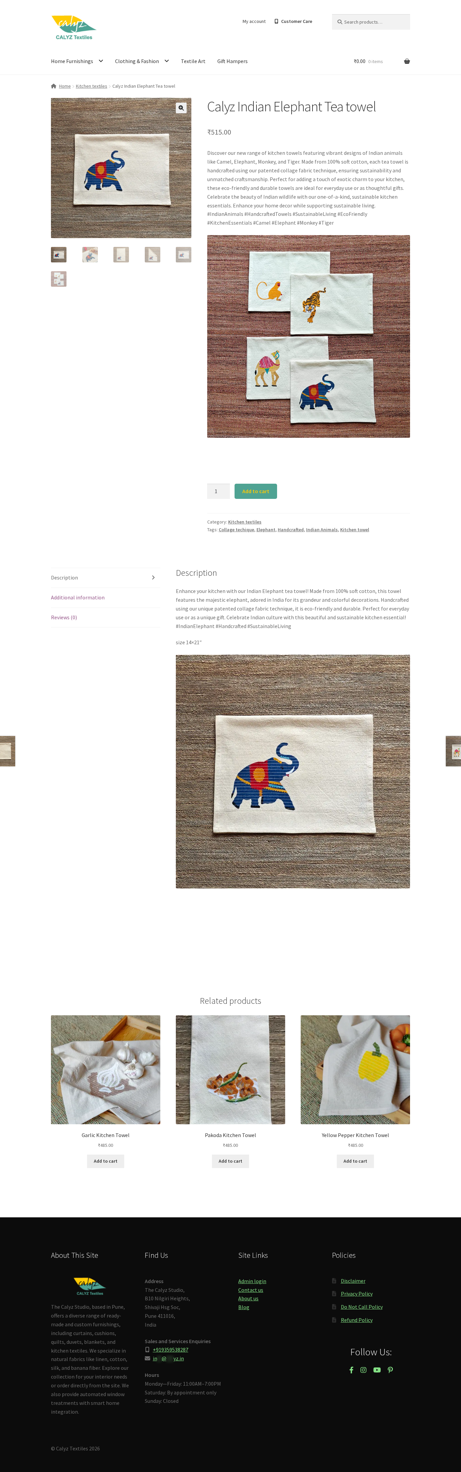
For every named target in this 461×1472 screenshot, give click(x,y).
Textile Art (193, 61)
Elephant (265, 530)
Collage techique (236, 530)
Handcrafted (291, 530)
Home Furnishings (72, 61)
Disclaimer (353, 1280)
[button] (181, 108)
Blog (243, 1307)
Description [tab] (64, 577)
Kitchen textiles (91, 86)
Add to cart (255, 491)
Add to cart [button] (105, 1161)
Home (65, 86)
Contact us (250, 1289)
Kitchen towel (354, 530)
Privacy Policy (357, 1293)
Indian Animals (322, 530)
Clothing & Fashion (137, 61)
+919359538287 (170, 1349)
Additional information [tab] (78, 597)
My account (254, 21)
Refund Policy (357, 1320)
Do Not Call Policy (362, 1306)
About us (248, 1298)
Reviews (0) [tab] (64, 617)
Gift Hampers (232, 61)
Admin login (252, 1281)
